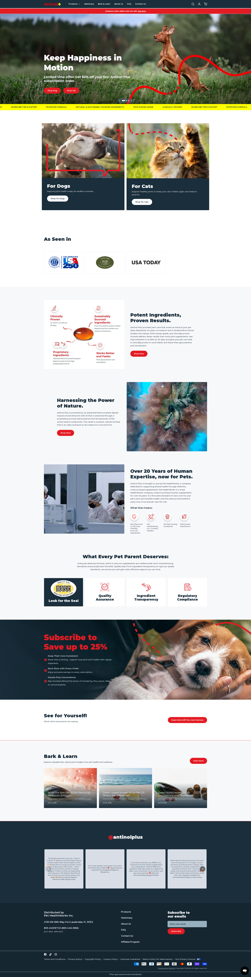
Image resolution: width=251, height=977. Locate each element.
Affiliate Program (130, 942)
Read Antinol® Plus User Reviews (187, 720)
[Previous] (119, 100)
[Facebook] (45, 954)
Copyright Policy (93, 959)
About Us (118, 4)
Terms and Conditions (54, 959)
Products (73, 4)
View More (198, 761)
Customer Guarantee (130, 959)
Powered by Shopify (166, 968)
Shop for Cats (142, 202)
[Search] (192, 4)
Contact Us (140, 4)
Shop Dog (52, 90)
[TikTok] (50, 954)
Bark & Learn (104, 4)
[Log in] (198, 4)
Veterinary (89, 4)
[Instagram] (55, 954)
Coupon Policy (110, 959)
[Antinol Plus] (52, 4)
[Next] (131, 100)
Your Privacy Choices (185, 959)
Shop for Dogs (58, 198)
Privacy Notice (75, 959)
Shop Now (139, 354)
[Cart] (204, 4)
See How (142, 11)
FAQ (129, 4)
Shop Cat (71, 90)
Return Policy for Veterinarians (158, 959)
